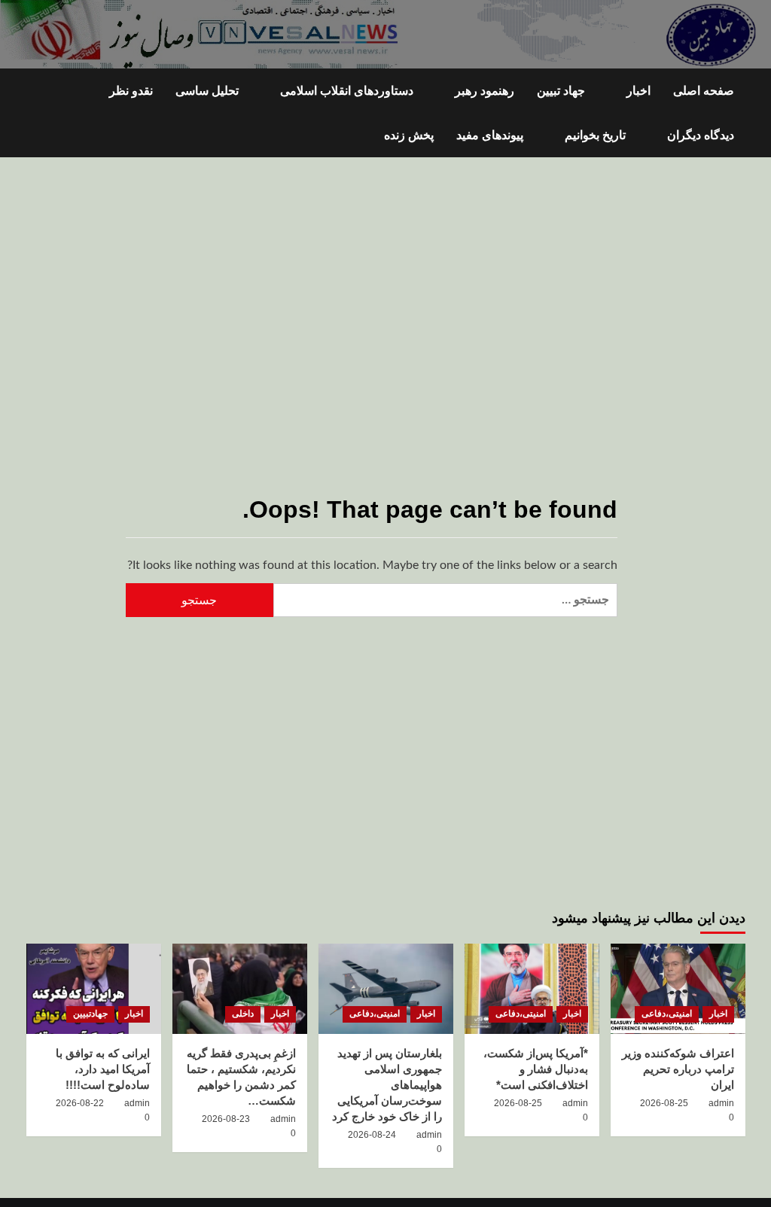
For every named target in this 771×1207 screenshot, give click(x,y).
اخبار (638, 90)
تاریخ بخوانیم (595, 135)
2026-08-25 (664, 1103)
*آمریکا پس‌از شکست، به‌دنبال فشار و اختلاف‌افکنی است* (535, 1069)
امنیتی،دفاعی (666, 1013)
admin (721, 1103)
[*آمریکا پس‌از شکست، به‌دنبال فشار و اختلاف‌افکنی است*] (532, 988)
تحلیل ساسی (207, 90)
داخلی (243, 1013)
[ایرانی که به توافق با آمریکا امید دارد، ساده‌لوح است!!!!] (93, 988)
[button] (35, 113)
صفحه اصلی (703, 90)
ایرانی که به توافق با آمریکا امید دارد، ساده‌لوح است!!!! (103, 1069)
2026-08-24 (372, 1134)
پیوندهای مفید (489, 135)
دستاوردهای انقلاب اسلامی (346, 90)
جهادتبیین (90, 1013)
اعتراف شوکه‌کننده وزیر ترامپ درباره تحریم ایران (678, 1069)
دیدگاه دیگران (700, 135)
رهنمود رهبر (484, 90)
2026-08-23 (226, 1119)
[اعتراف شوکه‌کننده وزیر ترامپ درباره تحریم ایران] (678, 988)
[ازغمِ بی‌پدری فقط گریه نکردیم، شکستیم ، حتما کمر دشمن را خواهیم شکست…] (239, 988)
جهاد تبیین (561, 90)
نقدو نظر (131, 90)
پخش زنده (409, 135)
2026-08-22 (80, 1103)
